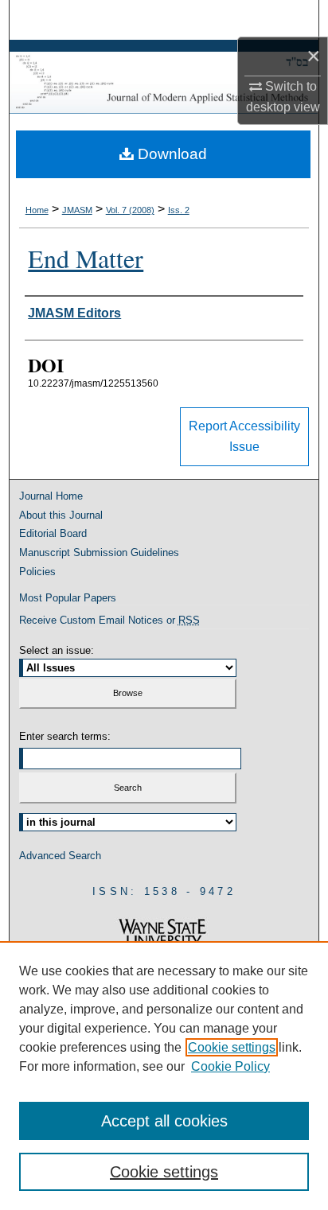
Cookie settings (231, 1047)
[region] (164, 1075)
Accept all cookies (164, 1121)
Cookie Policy (230, 1066)
